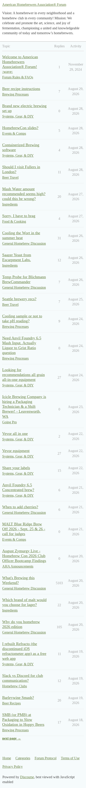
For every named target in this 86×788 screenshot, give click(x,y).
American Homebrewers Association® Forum (34, 4)
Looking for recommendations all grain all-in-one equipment (23, 375)
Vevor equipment (16, 450)
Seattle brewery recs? (19, 299)
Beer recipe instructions (21, 88)
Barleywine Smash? (18, 697)
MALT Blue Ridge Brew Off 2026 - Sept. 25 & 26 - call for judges (23, 529)
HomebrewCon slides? (20, 128)
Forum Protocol (45, 758)
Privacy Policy (12, 766)
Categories (22, 758)
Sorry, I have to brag (18, 216)
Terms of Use (70, 758)
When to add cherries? (20, 507)
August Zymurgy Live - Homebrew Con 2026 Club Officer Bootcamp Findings (24, 556)
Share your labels (16, 468)
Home (6, 758)
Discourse (27, 777)
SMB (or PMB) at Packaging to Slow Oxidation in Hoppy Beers (23, 719)
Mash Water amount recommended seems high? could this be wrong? (23, 194)
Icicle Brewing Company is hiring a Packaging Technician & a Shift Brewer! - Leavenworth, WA (24, 406)
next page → (11, 738)
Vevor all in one (15, 433)
